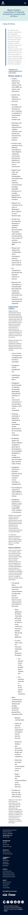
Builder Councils (7, 852)
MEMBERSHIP (6, 841)
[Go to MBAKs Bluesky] (4, 902)
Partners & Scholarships (6, 863)
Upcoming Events (7, 871)
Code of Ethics (6, 887)
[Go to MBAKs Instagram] (12, 902)
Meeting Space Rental (8, 873)
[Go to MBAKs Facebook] (8, 902)
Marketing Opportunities (9, 874)
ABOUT (5, 880)
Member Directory (7, 846)
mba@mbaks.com (7, 835)
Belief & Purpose (7, 882)
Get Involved (6, 844)
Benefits (5, 842)
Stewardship (6, 860)
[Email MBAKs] (22, 902)
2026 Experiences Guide (9, 876)
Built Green (5, 865)
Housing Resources (8, 853)
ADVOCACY (6, 850)
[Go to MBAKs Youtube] (15, 902)
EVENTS (5, 869)
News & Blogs (6, 884)
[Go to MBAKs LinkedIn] (19, 902)
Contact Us (5, 885)
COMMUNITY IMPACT (6, 858)
